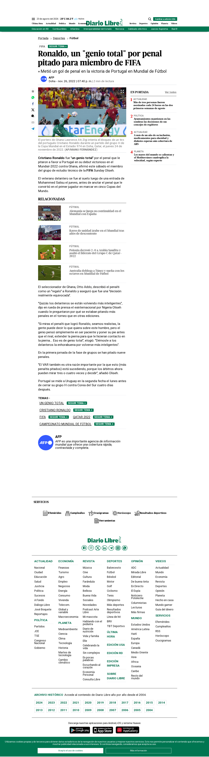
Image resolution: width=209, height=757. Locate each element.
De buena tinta (140, 581)
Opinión (154, 24)
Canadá (135, 647)
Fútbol (74, 207)
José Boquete (42, 609)
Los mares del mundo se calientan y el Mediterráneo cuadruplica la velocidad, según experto (154, 158)
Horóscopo (162, 635)
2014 (161, 702)
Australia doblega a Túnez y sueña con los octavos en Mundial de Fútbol (96, 272)
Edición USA (116, 645)
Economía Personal (89, 673)
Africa (134, 661)
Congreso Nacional (40, 642)
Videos (174, 24)
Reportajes (41, 614)
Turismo (63, 572)
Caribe (135, 671)
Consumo (64, 595)
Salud (37, 581)
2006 (124, 710)
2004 (149, 710)
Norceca (120, 29)
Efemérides (162, 621)
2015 (149, 702)
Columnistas (139, 602)
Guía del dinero (164, 609)
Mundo (72, 24)
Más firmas (138, 612)
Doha (52, 81)
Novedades (90, 604)
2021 (76, 702)
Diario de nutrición (88, 630)
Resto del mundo (137, 677)
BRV (109, 621)
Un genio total (51, 403)
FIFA (42, 417)
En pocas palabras (88, 659)
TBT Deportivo (116, 626)
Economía (82, 24)
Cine (85, 572)
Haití (134, 633)
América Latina (140, 629)
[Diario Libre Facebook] (84, 548)
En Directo (137, 586)
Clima (61, 638)
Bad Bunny (177, 29)
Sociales (88, 600)
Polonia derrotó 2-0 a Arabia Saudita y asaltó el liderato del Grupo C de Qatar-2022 (95, 253)
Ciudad (38, 572)
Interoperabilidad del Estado (98, 29)
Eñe (85, 640)
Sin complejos (91, 652)
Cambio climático (64, 661)
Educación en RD (40, 29)
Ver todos (170, 92)
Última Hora (37, 24)
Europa (135, 643)
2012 (51, 710)
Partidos (39, 626)
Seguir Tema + (58, 46)
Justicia (39, 586)
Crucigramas (163, 640)
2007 (112, 710)
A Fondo (39, 600)
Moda (86, 586)
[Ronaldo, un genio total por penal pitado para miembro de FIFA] (32, 97)
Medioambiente (68, 629)
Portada (43, 38)
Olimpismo (113, 600)
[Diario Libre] (104, 22)
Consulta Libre (91, 679)
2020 (88, 702)
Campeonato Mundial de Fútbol (65, 424)
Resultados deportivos (114, 611)
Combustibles (60, 29)
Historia (63, 647)
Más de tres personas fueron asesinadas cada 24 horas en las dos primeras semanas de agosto (153, 105)
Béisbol (111, 576)
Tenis (110, 595)
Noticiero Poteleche (137, 597)
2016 (137, 702)
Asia (133, 657)
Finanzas (63, 567)
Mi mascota (90, 616)
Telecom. (64, 604)
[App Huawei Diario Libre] (127, 730)
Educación (40, 576)
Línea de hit (114, 616)
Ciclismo (112, 590)
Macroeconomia (68, 616)
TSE (36, 635)
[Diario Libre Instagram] (91, 548)
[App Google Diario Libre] (79, 730)
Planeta (164, 24)
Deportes (143, 24)
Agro (61, 576)
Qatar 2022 (81, 417)
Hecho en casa (164, 600)
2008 (100, 710)
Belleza (87, 590)
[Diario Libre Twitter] (98, 548)
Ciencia (62, 633)
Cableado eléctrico (137, 29)
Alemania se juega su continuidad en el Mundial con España (95, 213)
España (135, 638)
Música (87, 567)
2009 (88, 710)
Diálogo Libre (42, 604)
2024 (39, 702)
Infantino (75, 29)
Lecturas (136, 607)
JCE (36, 631)
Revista (133, 24)
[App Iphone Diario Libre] (102, 730)
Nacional (39, 567)
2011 (63, 710)
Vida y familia (91, 636)
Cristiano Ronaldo (55, 410)
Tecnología (65, 643)
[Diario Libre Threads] (118, 548)
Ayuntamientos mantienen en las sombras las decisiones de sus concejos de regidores (152, 122)
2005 (137, 710)
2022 (63, 702)
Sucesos (39, 595)
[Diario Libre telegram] (111, 548)
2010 (76, 710)
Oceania (136, 666)
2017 (124, 702)
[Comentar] (32, 116)
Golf (109, 586)
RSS (157, 631)
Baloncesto (114, 567)
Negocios (64, 586)
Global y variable (63, 611)
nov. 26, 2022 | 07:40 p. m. (75, 81)
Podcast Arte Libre (91, 611)
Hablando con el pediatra (92, 623)
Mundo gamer (163, 604)
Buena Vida (89, 595)
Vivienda (63, 600)
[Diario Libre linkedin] (104, 548)
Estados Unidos (140, 624)
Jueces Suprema (159, 29)
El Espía (135, 590)
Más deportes (115, 604)
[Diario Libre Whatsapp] (124, 548)
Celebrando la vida (91, 647)
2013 (39, 710)
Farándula (89, 581)
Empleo (62, 581)
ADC (133, 567)
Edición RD (115, 653)
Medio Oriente (139, 652)
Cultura (87, 576)
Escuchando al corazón (91, 666)
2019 (100, 702)
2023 (51, 702)
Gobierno (39, 647)
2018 (112, 702)
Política (62, 24)
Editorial (136, 576)
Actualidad (51, 24)
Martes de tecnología (64, 654)
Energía (62, 590)
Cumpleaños (163, 626)
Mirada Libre (138, 572)
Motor (110, 581)
